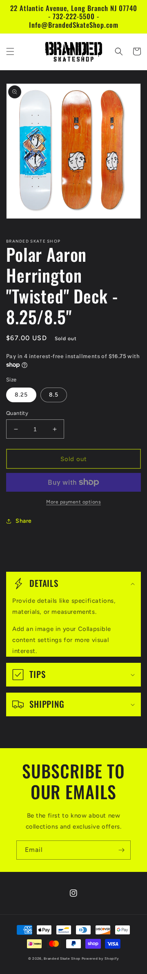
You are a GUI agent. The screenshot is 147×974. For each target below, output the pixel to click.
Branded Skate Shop (62, 958)
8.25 (21, 394)
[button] (10, 51)
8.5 (53, 394)
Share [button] (24, 520)
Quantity (17, 413)
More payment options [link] (73, 502)
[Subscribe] (121, 850)
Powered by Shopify (100, 958)
